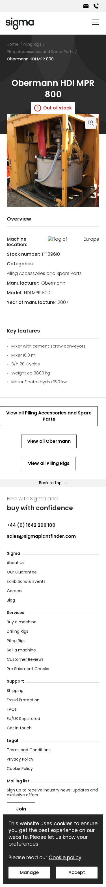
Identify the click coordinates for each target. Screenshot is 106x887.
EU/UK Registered (23, 718)
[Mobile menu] (95, 22)
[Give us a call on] (96, 6)
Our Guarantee (22, 572)
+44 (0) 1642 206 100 (31, 525)
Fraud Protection (23, 700)
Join (21, 809)
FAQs (12, 709)
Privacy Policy (20, 759)
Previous (12, 201)
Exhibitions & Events (26, 581)
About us (15, 563)
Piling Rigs (16, 640)
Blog (11, 600)
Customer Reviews (25, 659)
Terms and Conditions (29, 750)
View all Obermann (49, 441)
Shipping (15, 690)
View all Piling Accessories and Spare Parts (49, 416)
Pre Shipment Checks (28, 669)
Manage (29, 872)
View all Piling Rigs (49, 463)
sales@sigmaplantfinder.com (41, 536)
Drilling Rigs (17, 631)
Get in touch (19, 728)
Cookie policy (65, 857)
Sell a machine (21, 650)
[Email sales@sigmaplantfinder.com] (86, 6)
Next (93, 201)
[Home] (20, 24)
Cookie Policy (20, 768)
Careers (14, 591)
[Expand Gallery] (53, 160)
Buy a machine (21, 622)
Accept (76, 872)
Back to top (50, 482)
